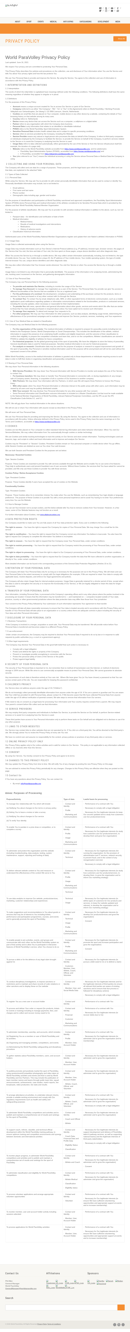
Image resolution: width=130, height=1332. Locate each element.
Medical (53, 21)
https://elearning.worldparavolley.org (59, 154)
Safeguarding (86, 21)
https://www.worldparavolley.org (77, 149)
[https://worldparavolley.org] (18, 4)
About (17, 21)
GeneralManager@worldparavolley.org (20, 1288)
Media (117, 21)
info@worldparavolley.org (31, 784)
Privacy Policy (42, 1324)
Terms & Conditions (54, 1324)
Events (41, 21)
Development (103, 21)
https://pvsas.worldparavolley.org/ (87, 151)
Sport (29, 21)
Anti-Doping (68, 21)
